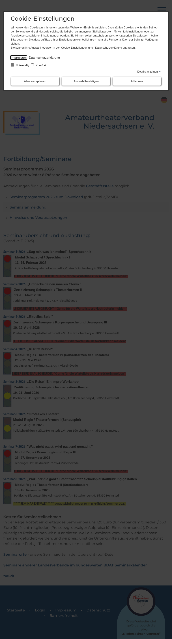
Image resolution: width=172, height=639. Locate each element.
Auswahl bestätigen (86, 81)
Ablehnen (137, 81)
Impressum (19, 57)
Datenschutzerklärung (44, 57)
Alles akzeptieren (35, 81)
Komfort (40, 65)
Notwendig (22, 65)
